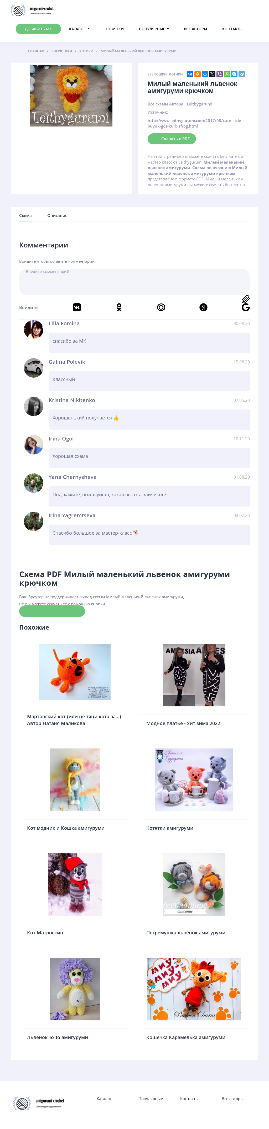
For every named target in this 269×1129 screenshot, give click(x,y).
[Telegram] (242, 74)
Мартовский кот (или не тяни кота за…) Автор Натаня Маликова (74, 719)
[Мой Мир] (205, 74)
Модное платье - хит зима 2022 (183, 723)
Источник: (158, 112)
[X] (212, 74)
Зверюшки (157, 74)
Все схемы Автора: (166, 104)
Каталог (77, 28)
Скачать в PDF (175, 138)
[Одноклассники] (197, 74)
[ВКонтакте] (190, 74)
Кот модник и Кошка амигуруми (66, 828)
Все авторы (195, 28)
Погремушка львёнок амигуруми (185, 932)
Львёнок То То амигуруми (57, 1037)
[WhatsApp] (227, 74)
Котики (176, 74)
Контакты (232, 28)
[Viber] (219, 74)
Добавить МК (38, 28)
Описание (57, 215)
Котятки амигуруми (169, 828)
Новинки (114, 28)
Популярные (152, 28)
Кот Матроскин (45, 932)
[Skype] (234, 74)
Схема (25, 215)
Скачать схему (52, 611)
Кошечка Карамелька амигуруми (185, 1037)
